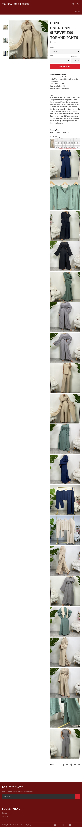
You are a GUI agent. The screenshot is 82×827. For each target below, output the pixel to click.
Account (77, 11)
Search (4, 813)
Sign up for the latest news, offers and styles (17, 791)
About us (5, 816)
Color (52, 47)
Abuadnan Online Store (15, 4)
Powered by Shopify (27, 825)
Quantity (74, 56)
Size (51, 56)
